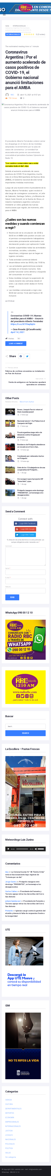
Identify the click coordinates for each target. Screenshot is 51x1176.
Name (7, 568)
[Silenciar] (36, 849)
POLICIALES (10, 1144)
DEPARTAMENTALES (13, 1109)
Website (8, 587)
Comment (8, 546)
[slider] (41, 849)
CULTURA (9, 1104)
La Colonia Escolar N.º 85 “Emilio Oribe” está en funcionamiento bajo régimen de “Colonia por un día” (25, 874)
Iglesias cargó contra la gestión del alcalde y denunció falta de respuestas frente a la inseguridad (25, 913)
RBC (12, 95)
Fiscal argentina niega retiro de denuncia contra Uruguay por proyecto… (29, 434)
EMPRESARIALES (12, 1122)
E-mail (8, 577)
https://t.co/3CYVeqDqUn (23, 324)
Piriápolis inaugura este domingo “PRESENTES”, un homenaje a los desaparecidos (30, 492)
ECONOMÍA (9, 1117)
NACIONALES (10, 1139)
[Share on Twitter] (27, 356)
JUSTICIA (9, 1131)
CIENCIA (8, 1100)
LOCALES (9, 1135)
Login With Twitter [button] (27, 535)
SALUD (8, 1153)
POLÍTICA (9, 1148)
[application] (25, 849)
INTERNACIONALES (13, 34)
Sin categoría (10, 1157)
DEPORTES (9, 1113)
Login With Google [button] (27, 529)
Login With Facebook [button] (27, 523)
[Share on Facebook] (20, 356)
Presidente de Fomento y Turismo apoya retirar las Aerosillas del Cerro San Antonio (24, 894)
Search (25, 733)
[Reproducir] (8, 849)
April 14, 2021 (17, 332)
